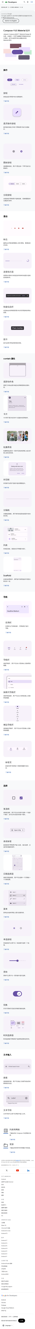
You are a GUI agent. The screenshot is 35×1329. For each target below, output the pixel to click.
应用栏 (8, 622)
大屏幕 (3, 1222)
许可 (10, 1316)
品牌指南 (15, 1316)
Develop (4, 7)
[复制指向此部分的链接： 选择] (9, 786)
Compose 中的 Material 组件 (16, 30)
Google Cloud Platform (7, 1308)
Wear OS (3, 1225)
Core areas (14, 7)
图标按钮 (7, 162)
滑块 (5, 972)
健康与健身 (4, 1207)
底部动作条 (8, 381)
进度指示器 (8, 272)
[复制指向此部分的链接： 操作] (9, 70)
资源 (12, 1144)
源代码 (3, 1187)
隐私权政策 (4, 1213)
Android (3, 1179)
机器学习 (3, 1205)
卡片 (5, 414)
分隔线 (6, 510)
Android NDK (4, 1274)
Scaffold (7, 575)
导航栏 (6, 660)
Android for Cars (5, 1230)
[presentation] (17, 70)
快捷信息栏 (8, 307)
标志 (5, 239)
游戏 (2, 1202)
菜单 (5, 909)
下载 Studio (4, 1271)
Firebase (3, 1305)
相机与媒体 (4, 1210)
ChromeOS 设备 (5, 1228)
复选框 (6, 809)
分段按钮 (7, 195)
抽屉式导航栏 (9, 692)
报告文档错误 (4, 1284)
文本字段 (7, 1110)
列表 (5, 545)
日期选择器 (8, 874)
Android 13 (4, 1251)
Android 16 (4, 1243)
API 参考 (3, 1269)
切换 (5, 1005)
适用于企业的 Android (7, 1182)
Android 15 (4, 1245)
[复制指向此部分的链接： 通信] (9, 216)
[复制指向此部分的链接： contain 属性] (17, 359)
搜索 (5, 1077)
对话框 (6, 479)
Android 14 (4, 1248)
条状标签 (7, 841)
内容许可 (18, 1160)
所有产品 (3, 1310)
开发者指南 (4, 1266)
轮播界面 (7, 447)
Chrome (3, 1302)
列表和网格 (15, 1129)
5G (2, 1215)
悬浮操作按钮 (9, 123)
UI (22, 7)
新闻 (2, 1190)
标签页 (8, 762)
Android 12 (4, 1254)
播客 (2, 1195)
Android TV (4, 1233)
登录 (32, 2)
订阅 (21, 1320)
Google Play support (6, 1286)
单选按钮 (7, 939)
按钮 (5, 93)
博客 (2, 1192)
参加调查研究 (4, 1289)
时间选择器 (8, 1035)
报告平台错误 (4, 1281)
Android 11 (4, 1256)
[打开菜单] (2, 2)
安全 (2, 1184)
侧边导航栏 (8, 724)
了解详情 (6, 101)
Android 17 (4, 1240)
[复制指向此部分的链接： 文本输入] (13, 1055)
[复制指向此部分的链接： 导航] (9, 597)
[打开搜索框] (24, 2)
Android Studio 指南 (6, 1263)
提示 (5, 339)
